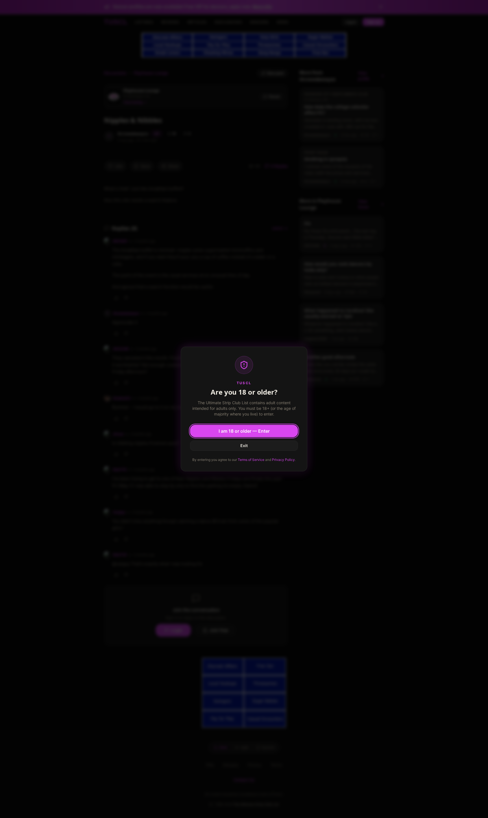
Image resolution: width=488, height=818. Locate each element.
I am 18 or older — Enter (244, 431)
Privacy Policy (283, 460)
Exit (244, 445)
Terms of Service (251, 460)
